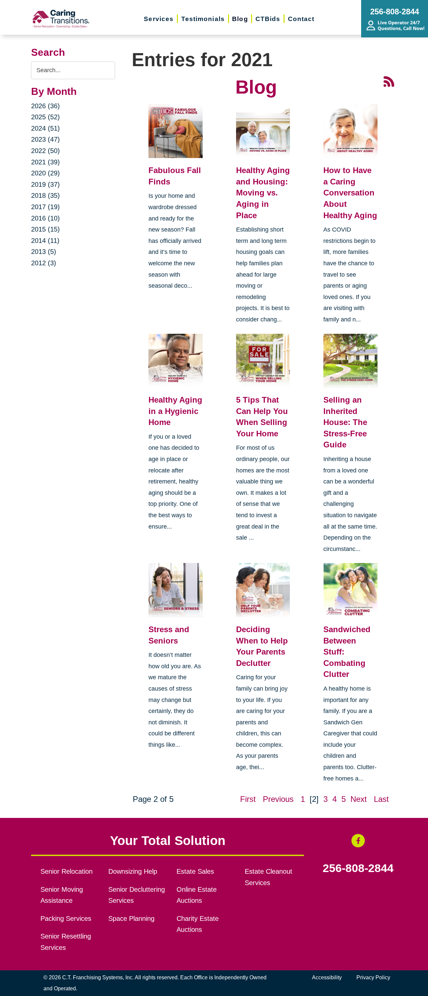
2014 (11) (45, 240)
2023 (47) (45, 139)
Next (358, 799)
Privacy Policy (373, 977)
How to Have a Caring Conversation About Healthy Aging (350, 193)
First (248, 799)
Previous (278, 799)
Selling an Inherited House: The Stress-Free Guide (345, 422)
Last (381, 799)
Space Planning (131, 918)
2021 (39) (45, 162)
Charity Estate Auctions (198, 924)
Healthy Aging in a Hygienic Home (175, 411)
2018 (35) (45, 195)
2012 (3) (43, 263)
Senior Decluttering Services (136, 895)
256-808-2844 (358, 868)
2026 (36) (45, 106)
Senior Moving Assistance (61, 895)
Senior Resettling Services (65, 942)
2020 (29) (45, 173)
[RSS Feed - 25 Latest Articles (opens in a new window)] (389, 80)
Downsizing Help (132, 871)
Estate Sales (195, 871)
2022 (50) (45, 150)
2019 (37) (45, 184)
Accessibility (327, 977)
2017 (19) (45, 206)
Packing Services (65, 918)
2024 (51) (45, 128)
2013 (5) (43, 251)
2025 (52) (45, 117)
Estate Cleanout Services (268, 877)
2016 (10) (45, 218)
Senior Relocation (66, 871)
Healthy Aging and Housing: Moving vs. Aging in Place (263, 193)
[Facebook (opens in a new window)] (358, 840)
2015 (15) (45, 229)
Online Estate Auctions (197, 895)
